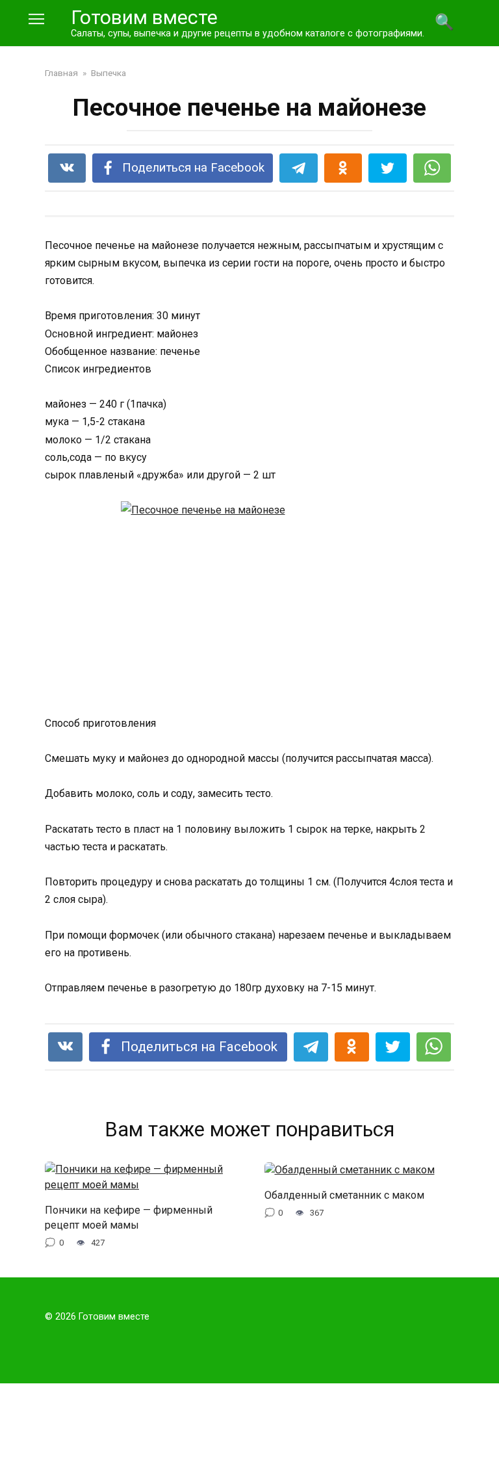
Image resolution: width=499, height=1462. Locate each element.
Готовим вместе (144, 17)
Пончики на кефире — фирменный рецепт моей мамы (128, 1217)
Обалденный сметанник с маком (344, 1195)
